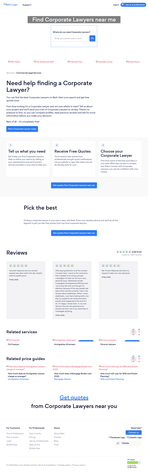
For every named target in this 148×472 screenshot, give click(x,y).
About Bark (59, 433)
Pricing (32, 437)
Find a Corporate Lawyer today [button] (22, 129)
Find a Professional (14, 433)
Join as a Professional (38, 441)
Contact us (134, 432)
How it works (12, 437)
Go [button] (92, 38)
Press (56, 444)
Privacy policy (78, 465)
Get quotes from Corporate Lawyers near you (74, 185)
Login (8, 441)
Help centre (34, 444)
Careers (57, 437)
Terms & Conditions (47, 465)
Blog (56, 441)
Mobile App (11, 444)
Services (10, 73)
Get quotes (74, 397)
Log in (116, 4)
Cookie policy (64, 465)
